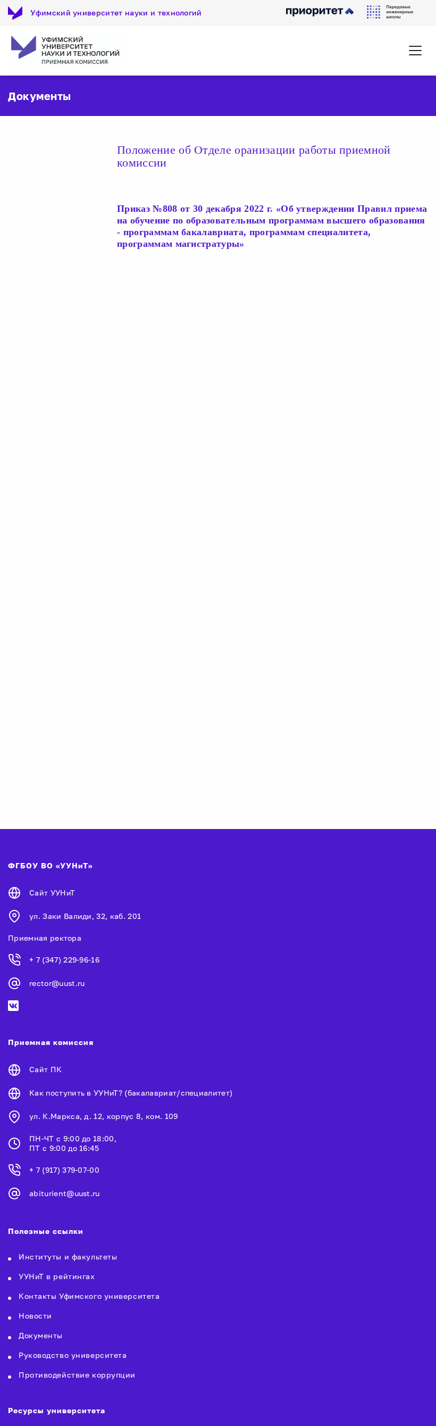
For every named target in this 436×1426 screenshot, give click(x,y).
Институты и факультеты (68, 1256)
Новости (35, 1315)
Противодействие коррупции (77, 1374)
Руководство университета (73, 1354)
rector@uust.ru (57, 983)
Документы (41, 1335)
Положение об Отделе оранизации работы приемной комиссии (254, 156)
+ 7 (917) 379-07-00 (64, 1169)
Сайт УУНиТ (52, 892)
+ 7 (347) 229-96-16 (64, 959)
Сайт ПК (45, 1069)
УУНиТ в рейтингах (57, 1276)
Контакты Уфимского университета (89, 1295)
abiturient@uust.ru (64, 1193)
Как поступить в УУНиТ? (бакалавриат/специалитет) (130, 1092)
